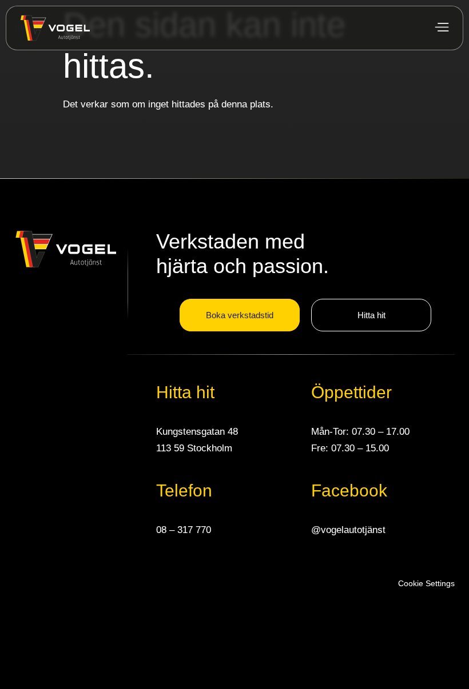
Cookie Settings (426, 583)
